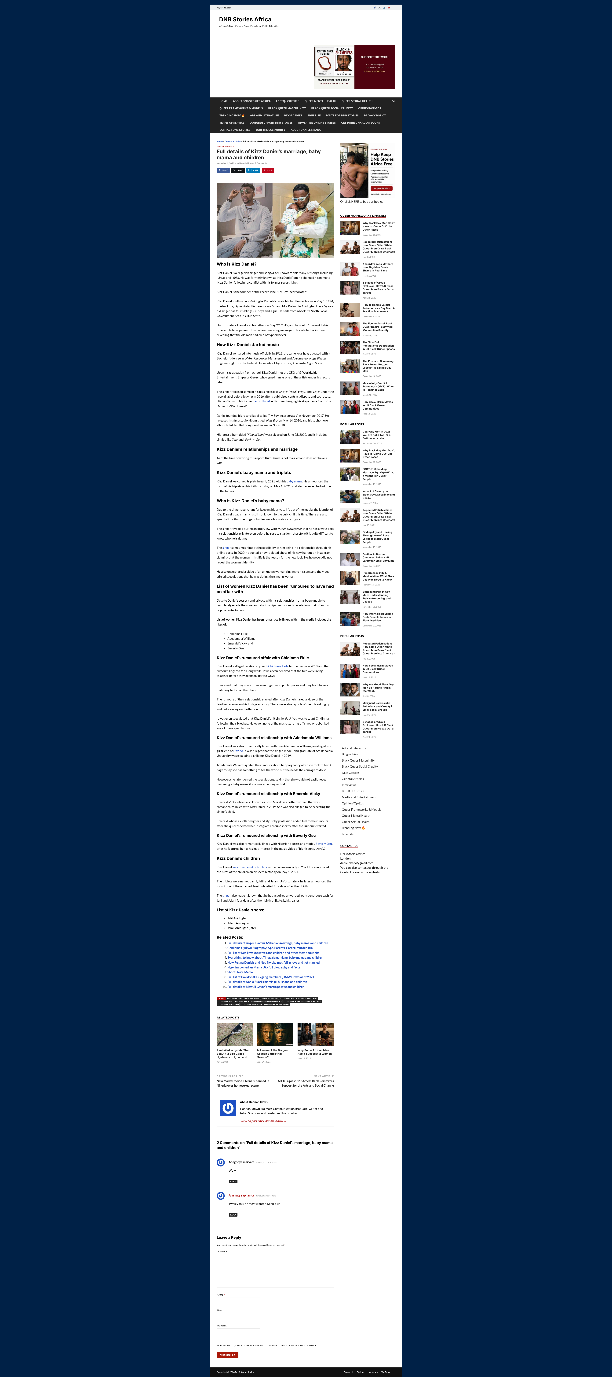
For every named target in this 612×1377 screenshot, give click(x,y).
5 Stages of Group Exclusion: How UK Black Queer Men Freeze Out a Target (378, 287)
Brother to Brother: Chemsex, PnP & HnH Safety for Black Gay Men (378, 558)
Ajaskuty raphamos (242, 1195)
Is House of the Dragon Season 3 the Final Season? (272, 1054)
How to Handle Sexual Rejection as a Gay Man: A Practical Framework (379, 308)
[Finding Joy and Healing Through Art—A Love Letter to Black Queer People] (350, 532)
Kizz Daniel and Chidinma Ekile (233, 1001)
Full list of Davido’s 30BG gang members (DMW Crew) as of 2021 (270, 977)
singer (226, 547)
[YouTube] (389, 7)
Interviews (349, 785)
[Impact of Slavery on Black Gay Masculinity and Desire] (350, 492)
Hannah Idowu (246, 163)
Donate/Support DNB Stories (271, 122)
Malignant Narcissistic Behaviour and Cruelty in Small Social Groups (378, 706)
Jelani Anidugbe (269, 998)
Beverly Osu (324, 843)
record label (262, 401)
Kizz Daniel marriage (251, 1004)
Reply (233, 1181)
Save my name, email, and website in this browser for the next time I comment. (267, 1345)
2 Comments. (261, 163)
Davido (238, 751)
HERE (355, 201)
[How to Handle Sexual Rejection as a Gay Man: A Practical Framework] (350, 305)
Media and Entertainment (359, 797)
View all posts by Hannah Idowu (263, 1121)
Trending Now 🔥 (232, 115)
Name (221, 1295)
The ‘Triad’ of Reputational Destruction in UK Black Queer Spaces (379, 346)
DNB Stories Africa (245, 19)
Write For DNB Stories (342, 115)
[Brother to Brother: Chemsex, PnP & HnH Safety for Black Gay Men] (350, 555)
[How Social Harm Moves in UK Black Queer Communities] (350, 402)
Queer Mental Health (320, 101)
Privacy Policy (375, 115)
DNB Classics (350, 772)
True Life (314, 115)
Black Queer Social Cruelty (332, 108)
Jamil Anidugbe (251, 998)
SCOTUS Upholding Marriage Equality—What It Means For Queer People (378, 474)
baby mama (294, 481)
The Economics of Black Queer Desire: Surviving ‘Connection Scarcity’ (378, 327)
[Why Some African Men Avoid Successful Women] (316, 1035)
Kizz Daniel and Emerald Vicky (266, 1001)
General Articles (233, 141)
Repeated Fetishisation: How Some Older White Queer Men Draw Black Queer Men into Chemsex (379, 246)
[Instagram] (384, 7)
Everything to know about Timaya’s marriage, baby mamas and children (275, 957)
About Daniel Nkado (306, 129)
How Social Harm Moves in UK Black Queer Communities (378, 405)
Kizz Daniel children (228, 1004)
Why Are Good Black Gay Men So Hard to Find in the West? (378, 688)
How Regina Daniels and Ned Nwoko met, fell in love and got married (273, 962)
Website (222, 1325)
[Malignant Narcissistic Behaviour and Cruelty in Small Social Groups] (350, 703)
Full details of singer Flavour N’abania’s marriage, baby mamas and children (277, 943)
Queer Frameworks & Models (241, 108)
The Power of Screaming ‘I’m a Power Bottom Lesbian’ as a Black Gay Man (378, 366)
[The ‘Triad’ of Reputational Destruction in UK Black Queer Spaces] (350, 343)
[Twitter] (379, 7)
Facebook (348, 1372)
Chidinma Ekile (278, 666)
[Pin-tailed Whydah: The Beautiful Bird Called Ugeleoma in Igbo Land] (235, 1035)
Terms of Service (231, 122)
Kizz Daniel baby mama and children (302, 1001)
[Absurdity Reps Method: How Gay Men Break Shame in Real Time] (350, 264)
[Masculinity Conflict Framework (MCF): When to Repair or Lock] (350, 383)
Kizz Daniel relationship (276, 1004)
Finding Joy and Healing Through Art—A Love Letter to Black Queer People (377, 537)
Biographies (293, 115)
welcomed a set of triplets (250, 867)
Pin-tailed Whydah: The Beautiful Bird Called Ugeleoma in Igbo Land (232, 1054)
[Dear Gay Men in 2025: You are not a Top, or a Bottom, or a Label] (350, 432)
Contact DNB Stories (234, 129)
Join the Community (270, 129)
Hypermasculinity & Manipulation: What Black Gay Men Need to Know (378, 576)
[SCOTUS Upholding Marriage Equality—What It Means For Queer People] (350, 469)
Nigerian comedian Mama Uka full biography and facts (263, 967)
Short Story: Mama (240, 972)
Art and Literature (264, 115)
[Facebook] (375, 7)
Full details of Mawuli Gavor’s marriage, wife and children (265, 986)
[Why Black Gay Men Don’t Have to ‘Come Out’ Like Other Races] (350, 223)
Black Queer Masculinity (287, 108)
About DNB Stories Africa (252, 101)
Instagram (373, 1372)
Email (221, 1310)
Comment (223, 1251)
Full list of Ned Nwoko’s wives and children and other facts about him (273, 953)
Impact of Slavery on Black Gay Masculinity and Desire (379, 495)
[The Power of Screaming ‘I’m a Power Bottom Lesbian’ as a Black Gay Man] (350, 361)
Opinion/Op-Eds (369, 108)
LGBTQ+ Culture (287, 101)
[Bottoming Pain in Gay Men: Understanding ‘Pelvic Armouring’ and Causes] (350, 592)
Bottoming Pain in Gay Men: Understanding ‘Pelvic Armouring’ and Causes (377, 596)
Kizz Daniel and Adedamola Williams (298, 998)
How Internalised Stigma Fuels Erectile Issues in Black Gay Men (378, 617)
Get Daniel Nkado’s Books (360, 122)
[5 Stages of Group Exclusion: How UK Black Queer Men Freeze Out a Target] (350, 283)
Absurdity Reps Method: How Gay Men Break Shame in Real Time (378, 267)
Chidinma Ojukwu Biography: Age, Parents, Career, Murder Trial (270, 948)
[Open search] (393, 101)
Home (223, 101)
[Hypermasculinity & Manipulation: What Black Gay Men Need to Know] (350, 573)
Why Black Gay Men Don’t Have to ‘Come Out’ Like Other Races (379, 226)
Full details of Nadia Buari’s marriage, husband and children (267, 982)
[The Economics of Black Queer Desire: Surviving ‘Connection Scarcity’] (350, 324)
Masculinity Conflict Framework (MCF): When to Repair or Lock (378, 386)
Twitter (360, 1372)
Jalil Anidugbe (234, 998)
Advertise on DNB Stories (317, 122)
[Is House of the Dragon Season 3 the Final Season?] (275, 1035)
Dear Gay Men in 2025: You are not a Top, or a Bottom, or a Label (377, 435)
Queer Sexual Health (357, 101)
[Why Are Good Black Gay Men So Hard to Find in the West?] (350, 685)
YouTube (385, 1372)
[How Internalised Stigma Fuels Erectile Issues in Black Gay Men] (350, 614)
